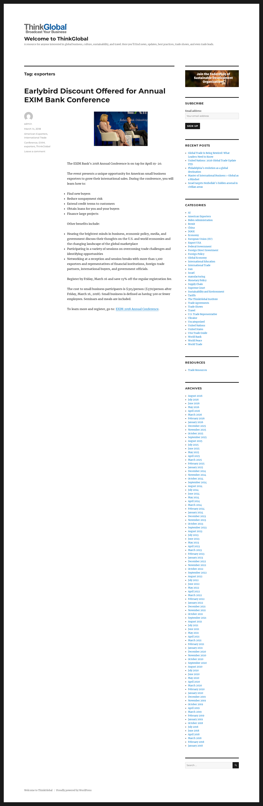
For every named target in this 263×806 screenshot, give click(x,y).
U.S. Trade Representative (202, 314)
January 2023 (195, 557)
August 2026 (195, 395)
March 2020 (195, 685)
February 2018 (196, 741)
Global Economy (197, 257)
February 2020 (196, 689)
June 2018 (193, 730)
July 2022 (193, 580)
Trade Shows (195, 306)
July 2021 (193, 625)
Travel (191, 310)
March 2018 (194, 738)
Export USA (194, 242)
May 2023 (193, 542)
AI (189, 212)
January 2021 (195, 647)
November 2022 (197, 565)
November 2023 (197, 520)
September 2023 (197, 527)
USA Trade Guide (197, 333)
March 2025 (195, 459)
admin (28, 123)
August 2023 (195, 531)
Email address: (193, 110)
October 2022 (195, 568)
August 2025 (195, 441)
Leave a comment (34, 151)
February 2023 (196, 553)
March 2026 (195, 414)
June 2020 (193, 674)
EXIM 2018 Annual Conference (137, 309)
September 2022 (197, 572)
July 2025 (193, 444)
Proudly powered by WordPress (74, 790)
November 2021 (197, 610)
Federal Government (199, 246)
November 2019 (197, 700)
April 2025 (194, 456)
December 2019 (197, 696)
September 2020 (197, 663)
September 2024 (197, 482)
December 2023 (197, 516)
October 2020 (195, 659)
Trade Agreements (198, 302)
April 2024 (194, 501)
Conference (31, 142)
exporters (29, 146)
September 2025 (197, 437)
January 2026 (195, 422)
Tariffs (192, 295)
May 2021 (193, 632)
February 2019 (196, 715)
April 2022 (194, 591)
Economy (193, 235)
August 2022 (195, 576)
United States (195, 329)
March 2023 (195, 550)
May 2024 (193, 497)
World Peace (195, 340)
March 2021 (194, 640)
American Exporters (35, 133)
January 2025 (195, 467)
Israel (191, 272)
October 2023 (195, 523)
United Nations (196, 325)
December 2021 (197, 606)
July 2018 (193, 726)
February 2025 (196, 463)
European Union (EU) (200, 239)
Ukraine (192, 318)
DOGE (191, 231)
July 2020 (193, 670)
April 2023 (194, 546)
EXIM (42, 142)
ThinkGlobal (43, 146)
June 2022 (193, 584)
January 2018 (195, 745)
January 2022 (195, 602)
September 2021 (197, 617)
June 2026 (194, 403)
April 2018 (193, 734)
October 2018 (195, 723)
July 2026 (193, 399)
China (191, 227)
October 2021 (195, 614)
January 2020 (195, 693)
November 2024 (197, 474)
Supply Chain (195, 284)
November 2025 (197, 429)
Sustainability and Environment (206, 291)
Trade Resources (197, 370)
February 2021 (196, 644)
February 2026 (196, 418)
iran (190, 269)
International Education (201, 261)
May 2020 (193, 678)
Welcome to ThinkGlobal (56, 39)
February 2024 (196, 508)
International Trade (35, 137)
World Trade (195, 344)
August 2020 (195, 666)
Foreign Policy (196, 254)
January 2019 (195, 719)
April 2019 (194, 708)
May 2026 (193, 407)
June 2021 (193, 629)
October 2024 (195, 478)
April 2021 (193, 636)
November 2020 (197, 655)
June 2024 (193, 493)
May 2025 (193, 452)
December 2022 (197, 561)
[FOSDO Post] (212, 78)
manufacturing (196, 276)
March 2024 (195, 505)
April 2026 (194, 410)
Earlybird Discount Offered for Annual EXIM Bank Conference (94, 95)
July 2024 (193, 489)
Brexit (191, 224)
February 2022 (196, 599)
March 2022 (195, 595)
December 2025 (197, 426)
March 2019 (195, 711)
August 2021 (195, 621)
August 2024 (195, 486)
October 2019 (195, 704)
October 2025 (195, 433)
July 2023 (193, 535)
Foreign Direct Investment (203, 250)
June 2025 (193, 448)
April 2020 (194, 681)
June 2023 (193, 538)
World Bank (194, 336)
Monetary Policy (197, 280)
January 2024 (195, 512)
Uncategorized (196, 321)
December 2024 (197, 471)
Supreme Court (196, 287)
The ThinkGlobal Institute (203, 299)
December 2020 (197, 651)
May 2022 (193, 587)
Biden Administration (200, 220)
